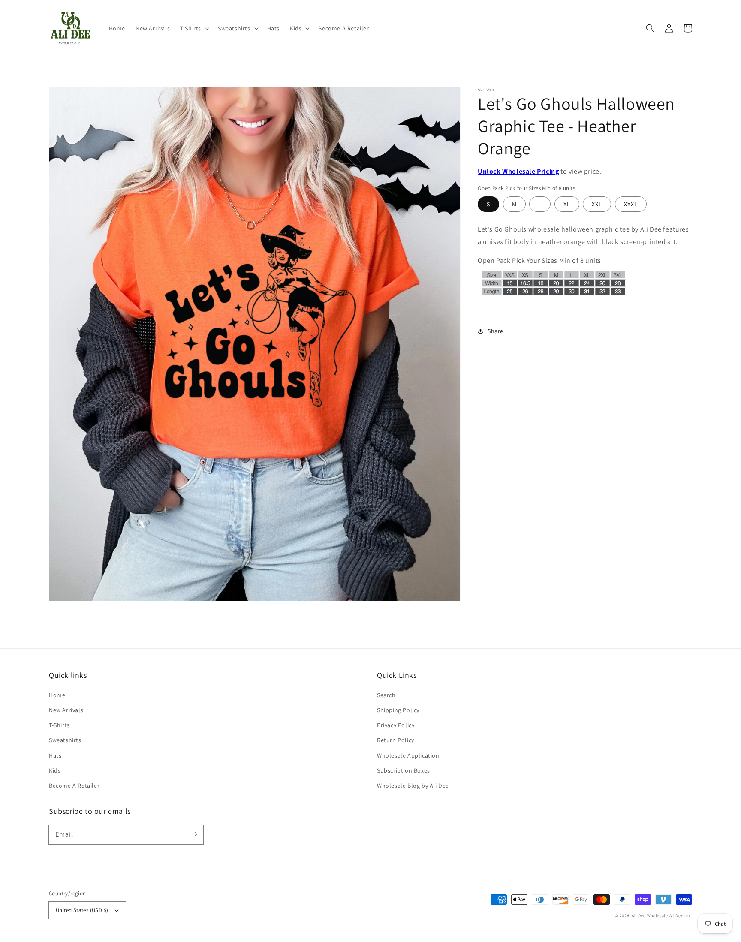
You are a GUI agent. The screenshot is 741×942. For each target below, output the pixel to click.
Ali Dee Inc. (680, 915)
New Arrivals (66, 710)
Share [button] (495, 331)
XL (566, 204)
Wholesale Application (408, 755)
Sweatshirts (65, 740)
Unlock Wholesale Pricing (518, 171)
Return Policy (395, 740)
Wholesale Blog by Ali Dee (413, 785)
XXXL (631, 204)
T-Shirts (59, 725)
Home (57, 695)
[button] (194, 28)
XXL (597, 204)
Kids (54, 770)
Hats (55, 755)
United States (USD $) (82, 910)
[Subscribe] (193, 834)
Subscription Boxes (403, 770)
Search (386, 695)
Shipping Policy (398, 710)
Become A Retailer (74, 785)
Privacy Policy (395, 725)
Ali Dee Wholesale (650, 915)
